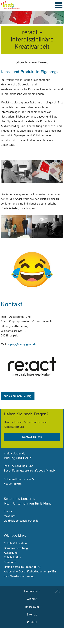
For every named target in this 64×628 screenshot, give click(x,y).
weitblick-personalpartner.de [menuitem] (21, 521)
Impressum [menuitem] (32, 607)
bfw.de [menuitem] (8, 511)
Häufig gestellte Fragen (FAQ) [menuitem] (22, 567)
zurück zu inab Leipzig (17, 396)
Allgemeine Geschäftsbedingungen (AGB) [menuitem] (30, 572)
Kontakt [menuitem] (32, 622)
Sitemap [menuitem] (32, 615)
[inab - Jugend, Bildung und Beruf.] (10, 5)
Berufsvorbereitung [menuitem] (16, 548)
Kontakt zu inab (32, 437)
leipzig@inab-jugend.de (21, 344)
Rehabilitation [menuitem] (12, 558)
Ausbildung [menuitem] (11, 553)
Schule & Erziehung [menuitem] (16, 543)
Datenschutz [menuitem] (32, 591)
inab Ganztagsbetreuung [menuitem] (19, 576)
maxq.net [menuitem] (10, 516)
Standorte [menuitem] (10, 562)
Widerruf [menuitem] (32, 599)
